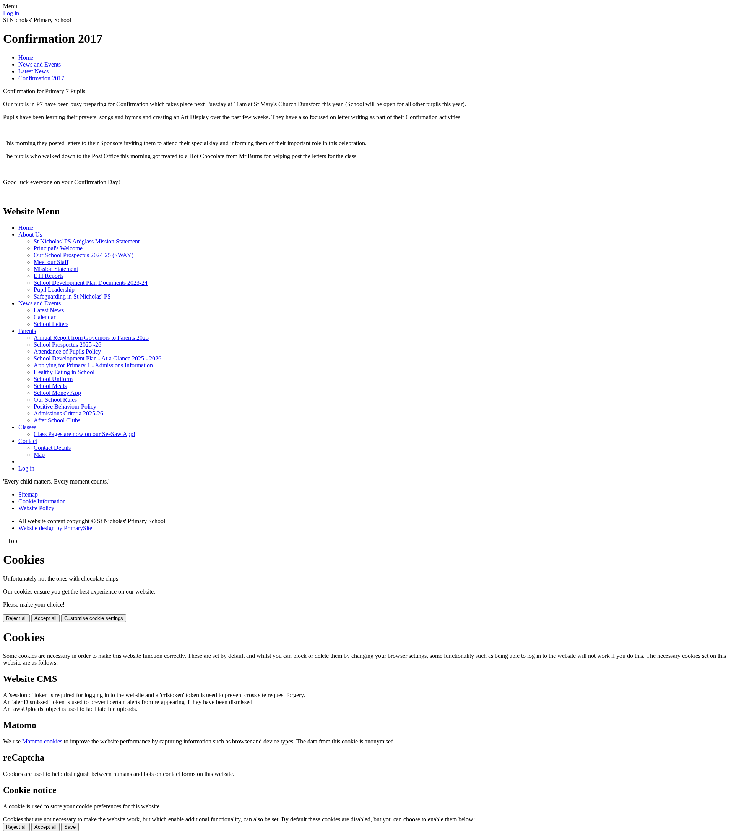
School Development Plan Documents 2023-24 (91, 282)
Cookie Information (42, 501)
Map (39, 454)
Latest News (33, 71)
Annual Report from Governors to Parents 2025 (91, 337)
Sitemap (28, 494)
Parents (27, 331)
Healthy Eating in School (64, 372)
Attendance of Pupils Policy (67, 351)
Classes (27, 427)
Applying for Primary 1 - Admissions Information (93, 365)
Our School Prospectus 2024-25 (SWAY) (83, 255)
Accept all (45, 618)
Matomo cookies (42, 741)
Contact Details (52, 448)
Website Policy (36, 508)
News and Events (39, 64)
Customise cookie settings (93, 618)
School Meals (50, 386)
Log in (11, 13)
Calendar (44, 317)
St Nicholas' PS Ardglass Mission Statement (87, 241)
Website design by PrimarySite (55, 528)
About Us (30, 234)
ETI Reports (48, 276)
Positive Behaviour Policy (65, 406)
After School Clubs (57, 420)
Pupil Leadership (54, 289)
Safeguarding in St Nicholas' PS (72, 296)
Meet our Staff (51, 262)
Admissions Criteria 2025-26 (68, 413)
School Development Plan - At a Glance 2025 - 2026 (97, 358)
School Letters (51, 324)
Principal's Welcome (58, 248)
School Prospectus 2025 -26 (67, 344)
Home (25, 57)
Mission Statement (56, 269)
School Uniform (53, 379)
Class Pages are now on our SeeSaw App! (84, 434)
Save (70, 827)
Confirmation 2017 (41, 78)
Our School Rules (55, 399)
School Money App (57, 392)
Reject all (16, 618)
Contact (27, 441)
